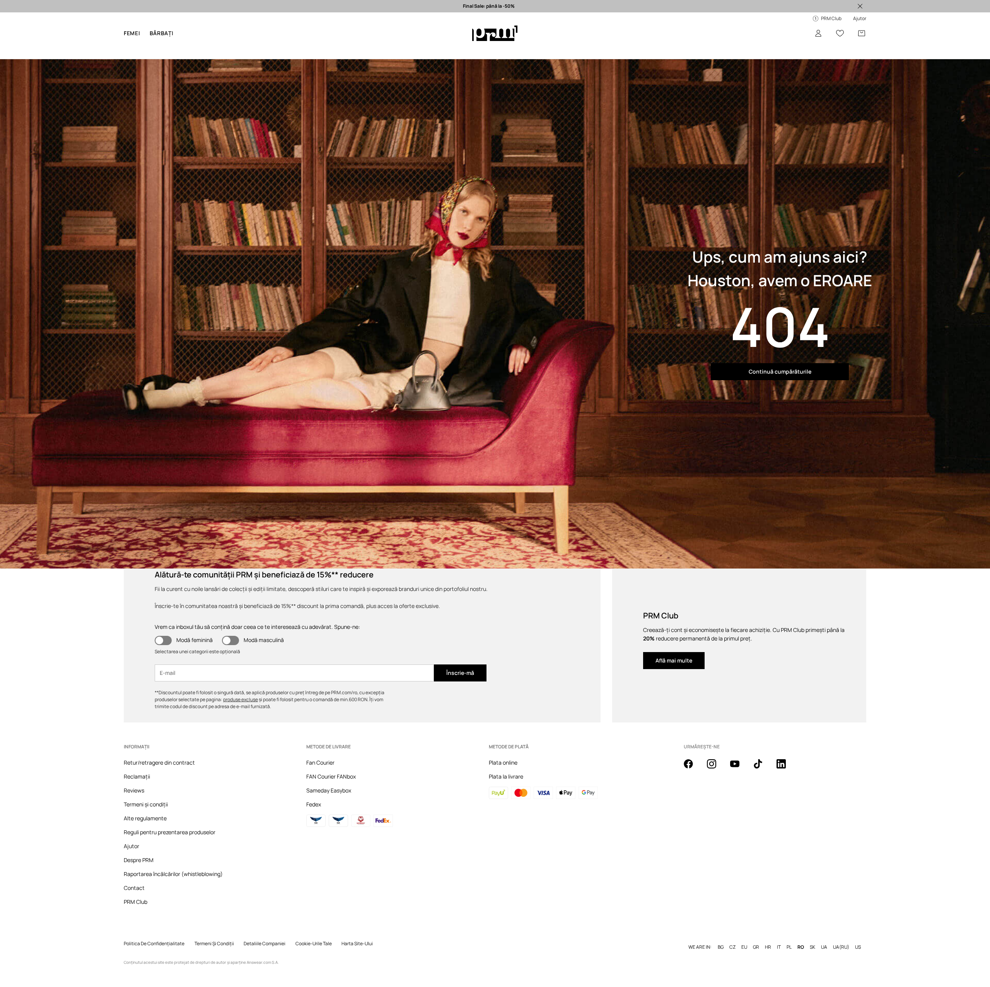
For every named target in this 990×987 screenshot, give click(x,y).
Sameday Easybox (328, 790)
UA (824, 947)
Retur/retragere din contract (159, 762)
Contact (134, 887)
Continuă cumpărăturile (780, 371)
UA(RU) (841, 947)
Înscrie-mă (460, 672)
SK (812, 947)
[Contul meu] (818, 33)
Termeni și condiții (146, 804)
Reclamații (137, 776)
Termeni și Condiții (214, 943)
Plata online (503, 762)
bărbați (162, 33)
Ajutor (131, 846)
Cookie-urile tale (313, 943)
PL (789, 947)
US (858, 947)
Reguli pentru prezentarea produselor (169, 832)
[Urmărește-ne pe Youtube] (739, 768)
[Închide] (860, 6)
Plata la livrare (506, 776)
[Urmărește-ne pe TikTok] (762, 768)
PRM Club (135, 901)
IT (779, 947)
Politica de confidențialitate (154, 943)
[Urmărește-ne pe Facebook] (693, 768)
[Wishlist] (840, 33)
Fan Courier (320, 762)
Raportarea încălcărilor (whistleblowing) (173, 874)
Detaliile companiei (264, 943)
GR (756, 947)
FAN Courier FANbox (331, 776)
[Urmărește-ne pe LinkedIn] (786, 768)
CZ (732, 947)
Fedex (313, 804)
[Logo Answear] (494, 33)
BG (721, 947)
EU (744, 947)
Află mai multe (673, 660)
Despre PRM (139, 860)
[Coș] (861, 33)
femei (132, 33)
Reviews (134, 790)
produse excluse (240, 699)
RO (800, 947)
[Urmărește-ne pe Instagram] (716, 768)
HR (768, 947)
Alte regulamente (145, 818)
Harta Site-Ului (357, 943)
